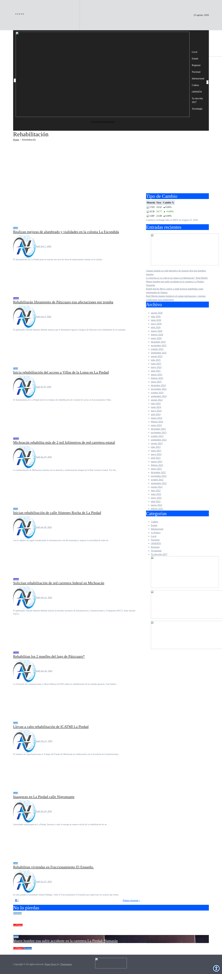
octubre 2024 (157, 392)
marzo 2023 (156, 461)
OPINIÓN (197, 92)
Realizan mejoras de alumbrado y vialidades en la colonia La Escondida (66, 232)
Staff (38, 246)
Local (194, 52)
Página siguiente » (131, 900)
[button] (216, 968)
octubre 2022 (157, 479)
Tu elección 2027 (197, 100)
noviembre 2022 (158, 476)
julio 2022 (156, 490)
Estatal (195, 58)
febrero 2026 (157, 334)
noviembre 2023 (158, 432)
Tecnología (197, 108)
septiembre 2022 (159, 483)
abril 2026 (156, 327)
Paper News (50, 964)
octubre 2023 (157, 436)
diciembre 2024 (158, 385)
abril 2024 (156, 414)
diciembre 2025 (158, 342)
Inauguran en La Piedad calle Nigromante (43, 797)
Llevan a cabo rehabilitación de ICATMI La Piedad (50, 727)
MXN (175, 220)
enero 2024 (156, 425)
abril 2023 (156, 458)
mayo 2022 (156, 498)
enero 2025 (156, 381)
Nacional (196, 72)
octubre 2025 (157, 349)
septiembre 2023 (159, 439)
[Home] (15, 80)
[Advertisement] (111, 169)
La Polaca (155, 532)
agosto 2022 (156, 487)
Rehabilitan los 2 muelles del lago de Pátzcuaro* (49, 656)
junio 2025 (156, 363)
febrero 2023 (157, 465)
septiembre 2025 (159, 352)
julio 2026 (156, 316)
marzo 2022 (156, 505)
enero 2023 (156, 469)
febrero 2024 (157, 421)
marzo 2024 (156, 418)
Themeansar (66, 964)
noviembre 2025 (158, 345)
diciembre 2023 (158, 429)
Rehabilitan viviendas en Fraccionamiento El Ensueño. (53, 867)
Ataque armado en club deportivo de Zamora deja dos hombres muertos (65, 917)
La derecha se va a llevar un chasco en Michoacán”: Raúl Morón (177, 278)
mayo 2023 (156, 454)
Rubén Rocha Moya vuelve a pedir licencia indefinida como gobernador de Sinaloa (74, 952)
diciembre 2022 (158, 472)
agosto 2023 (156, 443)
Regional (196, 65)
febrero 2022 (157, 508)
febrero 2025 (157, 378)
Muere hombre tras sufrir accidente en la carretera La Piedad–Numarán (65, 941)
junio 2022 (156, 494)
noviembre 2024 (158, 389)
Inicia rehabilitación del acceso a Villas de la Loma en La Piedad (61, 372)
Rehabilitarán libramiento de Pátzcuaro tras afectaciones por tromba (63, 302)
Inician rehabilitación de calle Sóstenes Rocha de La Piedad (57, 513)
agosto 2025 (156, 356)
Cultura (195, 85)
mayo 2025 (156, 367)
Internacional (198, 78)
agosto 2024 (156, 400)
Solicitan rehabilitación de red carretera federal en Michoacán (58, 583)
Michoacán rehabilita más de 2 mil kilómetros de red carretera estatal (64, 442)
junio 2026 (156, 320)
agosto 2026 (156, 313)
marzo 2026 (156, 331)
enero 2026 (156, 338)
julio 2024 (156, 403)
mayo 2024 (156, 410)
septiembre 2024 (159, 396)
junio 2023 (156, 450)
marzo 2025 (156, 374)
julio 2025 (156, 360)
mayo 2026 (156, 323)
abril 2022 (156, 501)
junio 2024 (156, 407)
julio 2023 (156, 447)
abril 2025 (156, 371)
